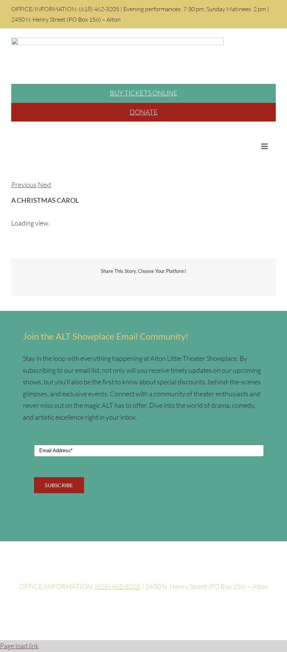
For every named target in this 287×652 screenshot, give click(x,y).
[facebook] (144, 571)
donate (144, 112)
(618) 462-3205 (117, 586)
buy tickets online (144, 93)
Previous (24, 184)
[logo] (117, 41)
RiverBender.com (212, 612)
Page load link (19, 646)
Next (44, 184)
